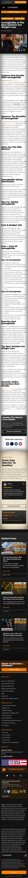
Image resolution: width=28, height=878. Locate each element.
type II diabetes (11, 123)
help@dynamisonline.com (12, 520)
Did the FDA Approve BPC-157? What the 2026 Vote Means (12, 559)
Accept (14, 872)
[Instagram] (21, 776)
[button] (25, 855)
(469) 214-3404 (9, 423)
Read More (6, 571)
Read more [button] (6, 497)
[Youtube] (7, 776)
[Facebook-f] (14, 776)
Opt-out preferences (10, 875)
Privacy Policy (18, 875)
